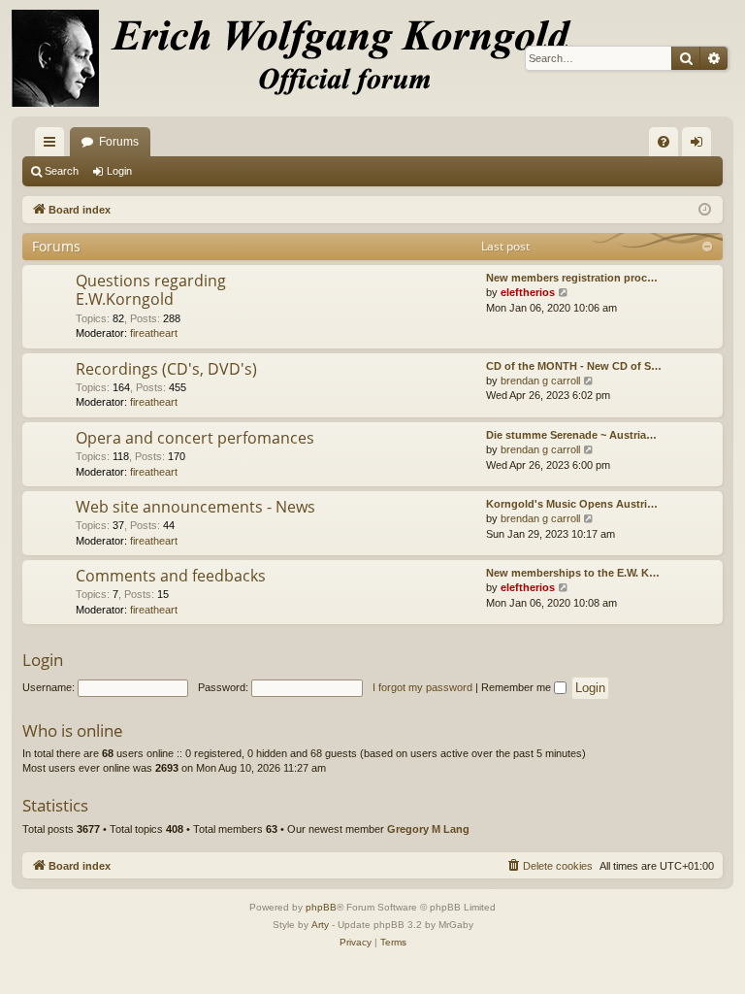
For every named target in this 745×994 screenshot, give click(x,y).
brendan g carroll (540, 380)
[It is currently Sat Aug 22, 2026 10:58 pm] (704, 210)
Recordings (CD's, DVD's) (166, 369)
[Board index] (303, 58)
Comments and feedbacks (171, 575)
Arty (320, 924)
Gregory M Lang (428, 829)
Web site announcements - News (195, 506)
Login (119, 171)
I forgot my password (422, 687)
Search (62, 171)
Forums (119, 142)
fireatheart (154, 333)
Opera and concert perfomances (195, 437)
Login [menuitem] (700, 145)
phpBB (321, 907)
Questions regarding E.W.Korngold (151, 290)
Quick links (53, 145)
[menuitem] (663, 141)
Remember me (517, 687)
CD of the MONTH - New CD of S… (574, 366)
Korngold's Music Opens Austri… (572, 504)
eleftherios (528, 292)
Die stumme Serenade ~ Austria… (571, 435)
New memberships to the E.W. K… (573, 573)
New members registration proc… (572, 277)
